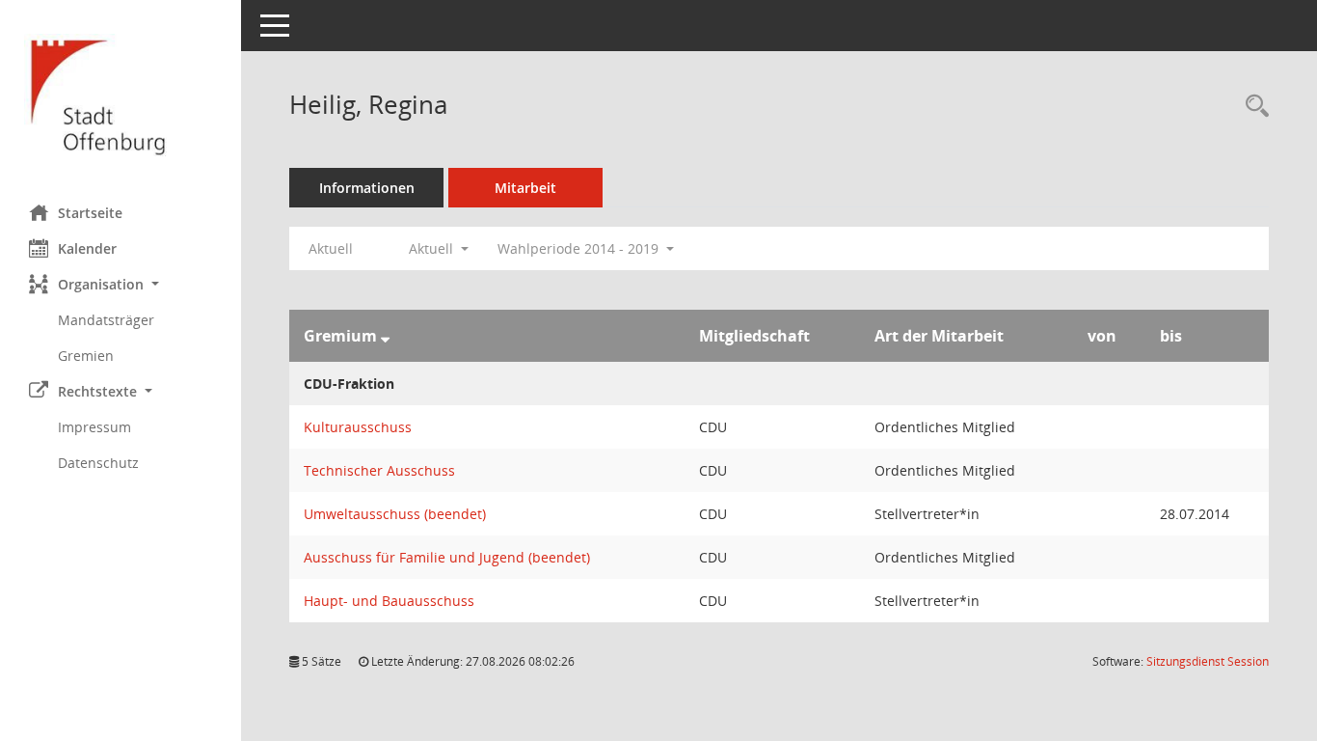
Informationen (367, 187)
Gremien (86, 355)
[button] (120, 284)
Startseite (90, 213)
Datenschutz (98, 462)
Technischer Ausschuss (379, 470)
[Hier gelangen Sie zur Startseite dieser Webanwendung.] (120, 95)
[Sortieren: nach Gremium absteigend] (385, 335)
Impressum (94, 427)
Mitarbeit (525, 187)
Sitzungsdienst (1207, 661)
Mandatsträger (106, 320)
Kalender (87, 248)
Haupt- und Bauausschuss (389, 600)
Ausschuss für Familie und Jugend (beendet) (447, 557)
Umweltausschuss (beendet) (395, 514)
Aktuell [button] (433, 248)
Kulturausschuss (358, 427)
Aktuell (331, 248)
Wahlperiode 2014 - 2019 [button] (579, 248)
